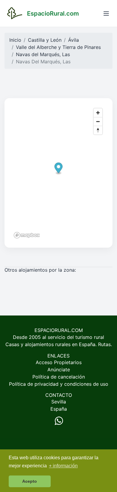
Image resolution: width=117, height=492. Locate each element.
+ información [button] (63, 465)
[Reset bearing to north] (98, 130)
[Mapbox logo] (27, 235)
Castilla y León (45, 40)
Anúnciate (58, 370)
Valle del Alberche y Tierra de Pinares (58, 47)
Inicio (15, 40)
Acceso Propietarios (59, 362)
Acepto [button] (29, 481)
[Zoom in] (98, 112)
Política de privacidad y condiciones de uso (58, 384)
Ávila (73, 40)
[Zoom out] (98, 121)
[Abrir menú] (106, 13)
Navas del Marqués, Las (43, 54)
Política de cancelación (58, 377)
